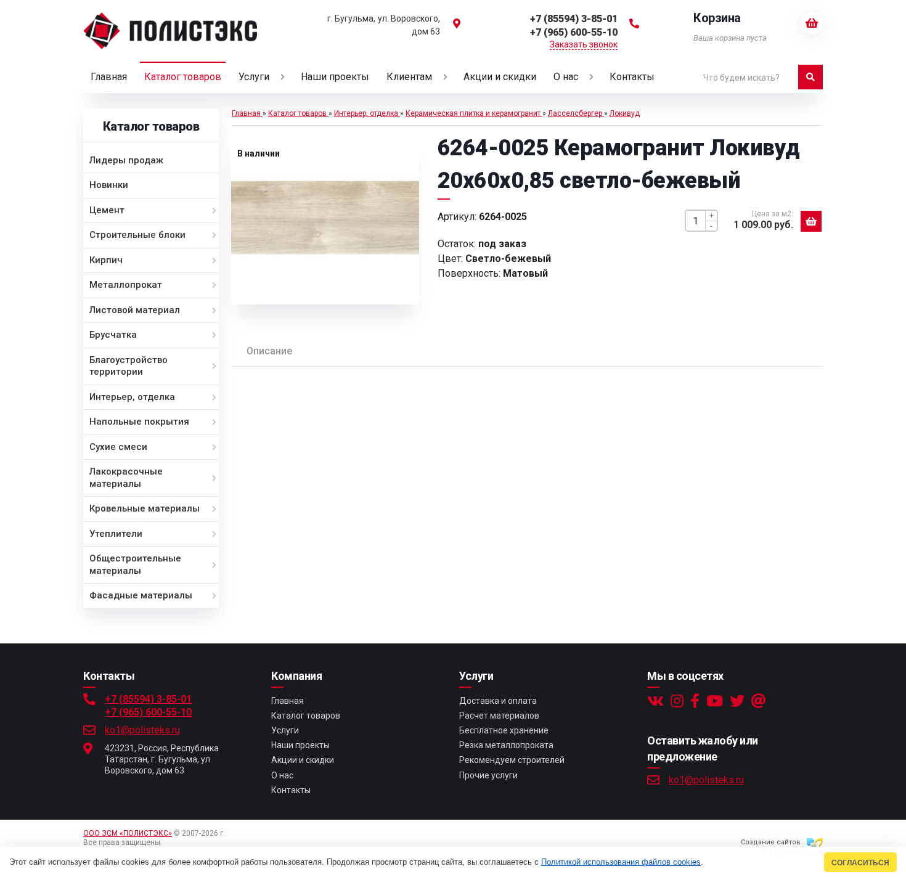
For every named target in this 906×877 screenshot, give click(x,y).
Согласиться (860, 863)
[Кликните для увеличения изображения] (325, 218)
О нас (282, 775)
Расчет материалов (499, 715)
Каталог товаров (305, 715)
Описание (269, 351)
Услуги (285, 730)
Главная (287, 701)
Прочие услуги (488, 775)
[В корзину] (811, 221)
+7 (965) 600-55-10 (148, 712)
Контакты (291, 790)
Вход (173, 842)
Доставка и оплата (498, 701)
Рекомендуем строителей (512, 760)
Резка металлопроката (506, 745)
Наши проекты (300, 745)
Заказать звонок (584, 44)
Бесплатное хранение (504, 730)
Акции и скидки (302, 760)
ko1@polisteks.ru (142, 730)
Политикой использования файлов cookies (621, 862)
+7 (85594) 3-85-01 (148, 699)
